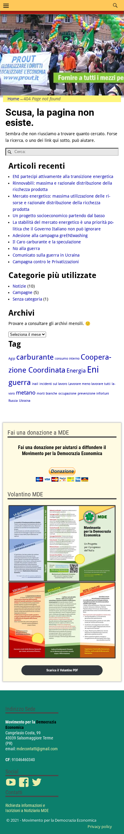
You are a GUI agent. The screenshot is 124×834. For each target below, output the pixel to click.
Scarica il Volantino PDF (62, 670)
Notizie (19, 286)
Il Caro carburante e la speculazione (47, 241)
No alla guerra (26, 248)
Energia (76, 370)
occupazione (67, 393)
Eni (93, 369)
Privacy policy (100, 826)
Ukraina (24, 401)
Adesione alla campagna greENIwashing (50, 235)
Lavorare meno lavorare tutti (89, 384)
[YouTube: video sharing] (11, 779)
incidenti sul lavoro (53, 384)
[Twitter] (37, 779)
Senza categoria (27, 299)
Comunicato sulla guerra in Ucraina (46, 255)
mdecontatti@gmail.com (37, 748)
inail (35, 384)
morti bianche (47, 393)
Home (13, 99)
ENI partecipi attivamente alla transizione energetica (63, 176)
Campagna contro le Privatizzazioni (46, 261)
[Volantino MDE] (62, 581)
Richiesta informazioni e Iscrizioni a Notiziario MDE (27, 808)
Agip (11, 359)
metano (26, 392)
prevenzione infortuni (93, 393)
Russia (13, 401)
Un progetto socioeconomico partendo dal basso (59, 215)
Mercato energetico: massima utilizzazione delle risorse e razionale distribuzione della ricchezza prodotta (61, 203)
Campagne (23, 292)
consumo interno (67, 359)
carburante (35, 357)
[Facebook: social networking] (24, 779)
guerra (19, 382)
